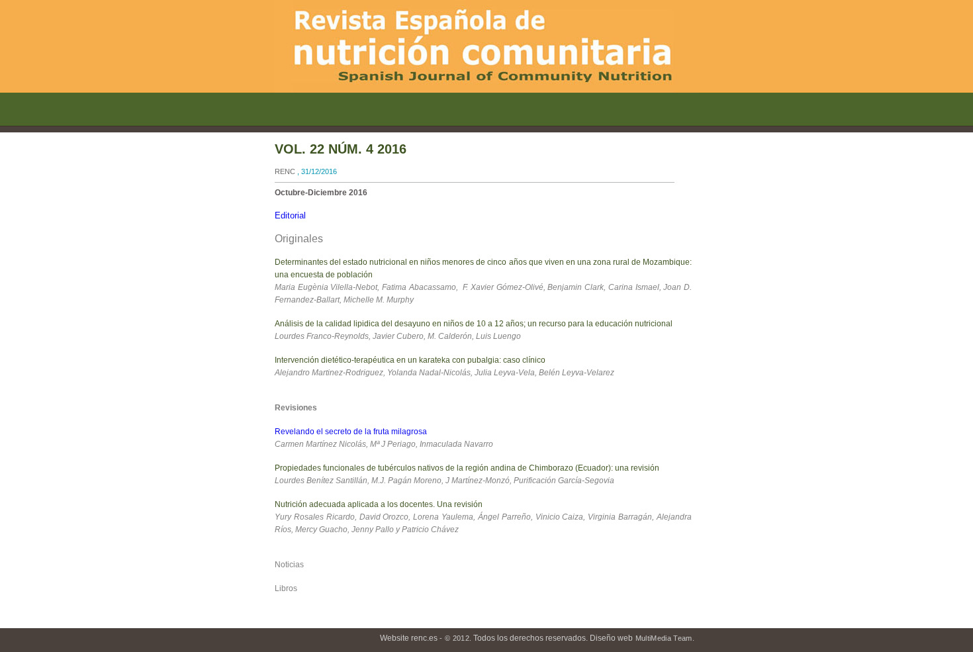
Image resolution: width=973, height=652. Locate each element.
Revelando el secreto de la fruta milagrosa (351, 431)
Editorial (290, 215)
